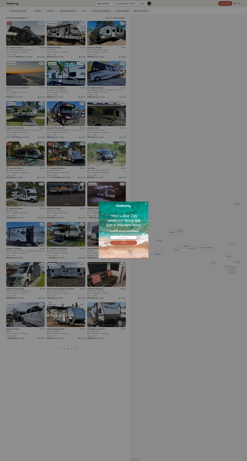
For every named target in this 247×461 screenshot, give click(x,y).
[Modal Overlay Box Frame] (123, 230)
